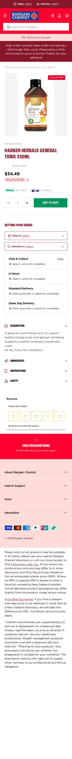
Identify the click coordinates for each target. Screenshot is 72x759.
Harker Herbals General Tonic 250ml (34, 67)
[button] (67, 16)
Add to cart (51, 202)
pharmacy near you (26, 564)
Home (8, 67)
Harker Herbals (13, 143)
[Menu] (5, 16)
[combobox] (36, 27)
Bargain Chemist (23, 538)
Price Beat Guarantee (19, 599)
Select (28, 4)
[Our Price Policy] (27, 179)
